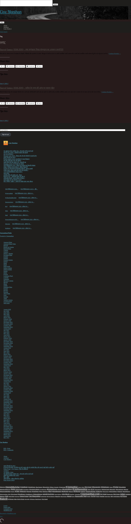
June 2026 (6, 312)
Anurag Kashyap (57, 494)
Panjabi (6, 289)
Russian (6, 292)
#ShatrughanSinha (4, 494)
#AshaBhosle (24, 487)
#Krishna (59, 489)
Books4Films (7, 248)
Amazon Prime (8, 242)
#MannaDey (112, 489)
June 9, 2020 (4, 83)
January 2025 (7, 340)
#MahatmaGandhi (105, 489)
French (5, 261)
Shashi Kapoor (38, 499)
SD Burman (32, 499)
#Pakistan (23, 491)
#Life (89, 489)
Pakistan (98, 496)
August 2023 (7, 365)
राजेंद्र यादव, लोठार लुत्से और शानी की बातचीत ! (16, 170)
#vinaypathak (9, 193)
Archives (6, 27)
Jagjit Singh (12, 496)
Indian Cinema (8, 268)
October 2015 (7, 409)
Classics (6, 252)
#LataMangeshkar (79, 489)
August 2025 (7, 328)
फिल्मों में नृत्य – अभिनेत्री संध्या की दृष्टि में (14, 176)
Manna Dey (57, 496)
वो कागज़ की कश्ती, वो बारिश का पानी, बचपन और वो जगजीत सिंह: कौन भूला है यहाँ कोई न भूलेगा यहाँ (29, 467)
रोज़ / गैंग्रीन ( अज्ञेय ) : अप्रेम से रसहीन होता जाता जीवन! (18, 181)
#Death (79, 487)
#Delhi (82, 487)
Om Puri (93, 496)
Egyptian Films (8, 255)
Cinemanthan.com (90, 493)
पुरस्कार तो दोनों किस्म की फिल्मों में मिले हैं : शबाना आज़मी (18, 168)
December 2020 (8, 388)
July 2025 (6, 330)
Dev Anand (103, 494)
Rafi (112, 496)
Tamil (5, 298)
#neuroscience (9, 202)
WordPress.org (8, 510)
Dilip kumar (116, 494)
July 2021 (6, 383)
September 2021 (8, 380)
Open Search (3, 32)
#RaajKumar (45, 491)
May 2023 (6, 367)
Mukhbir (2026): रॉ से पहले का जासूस (14, 164)
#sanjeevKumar (91, 491)
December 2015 (8, 405)
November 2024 (8, 343)
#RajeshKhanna (56, 491)
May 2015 (6, 415)
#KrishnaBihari (67, 489)
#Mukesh (126, 489)
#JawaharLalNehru (34, 489)
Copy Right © (8, 29)
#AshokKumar (31, 487)
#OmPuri (13, 491)
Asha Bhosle (66, 494)
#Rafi (50, 491)
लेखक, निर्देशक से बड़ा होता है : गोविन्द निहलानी (16, 167)
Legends (6, 277)
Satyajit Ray (27, 499)
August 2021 (7, 381)
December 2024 (8, 341)
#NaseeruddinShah (5, 491)
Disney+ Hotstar (8, 253)
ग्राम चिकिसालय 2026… (11, 189)
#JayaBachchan (43, 489)
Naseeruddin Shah (81, 496)
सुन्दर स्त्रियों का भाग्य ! (10, 157)
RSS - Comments (8, 450)
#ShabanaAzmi (105, 491)
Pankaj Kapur (107, 496)
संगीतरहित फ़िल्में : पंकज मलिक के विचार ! (14, 178)
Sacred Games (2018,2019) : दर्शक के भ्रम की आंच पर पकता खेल (27, 87)
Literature (6, 279)
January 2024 (7, 357)
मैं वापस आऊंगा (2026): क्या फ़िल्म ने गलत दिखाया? (17, 159)
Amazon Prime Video (10, 244)
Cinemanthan (77, 494)
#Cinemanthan (72, 487)
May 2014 (6, 421)
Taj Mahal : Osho (8, 472)
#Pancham (29, 491)
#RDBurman (77, 491)
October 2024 (7, 345)
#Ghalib (111, 487)
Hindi (5, 263)
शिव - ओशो (6, 477)
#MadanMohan (98, 489)
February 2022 (8, 377)
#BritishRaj (56, 487)
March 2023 (7, 370)
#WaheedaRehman (37, 494)
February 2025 (8, 338)
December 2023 (8, 359)
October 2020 (7, 389)
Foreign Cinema (8, 260)
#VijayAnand (14, 494)
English (6, 257)
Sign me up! (5, 134)
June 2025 (6, 332)
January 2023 (7, 373)
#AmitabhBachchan (12, 487)
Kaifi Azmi (17, 496)
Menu (2, 22)
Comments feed (8, 509)
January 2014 (7, 425)
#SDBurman (99, 491)
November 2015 (8, 407)
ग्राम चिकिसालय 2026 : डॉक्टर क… (24, 193)
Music (5, 284)
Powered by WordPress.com (8, 513)
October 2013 (7, 429)
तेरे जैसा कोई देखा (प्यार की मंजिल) (12, 160)
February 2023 (8, 372)
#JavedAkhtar (26, 489)
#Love (92, 489)
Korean (6, 274)
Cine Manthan (11, 11)
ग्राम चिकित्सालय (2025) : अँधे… (29, 189)
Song (5, 295)
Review (6, 290)
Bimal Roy (72, 494)
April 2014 (7, 423)
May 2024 (6, 353)
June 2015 (6, 413)
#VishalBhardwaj (29, 494)
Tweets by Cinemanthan (7, 236)
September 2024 (8, 346)
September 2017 (8, 402)
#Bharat (52, 487)
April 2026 (7, 316)
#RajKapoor (64, 491)
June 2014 (6, 420)
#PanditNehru (35, 491)
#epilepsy (8, 228)
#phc (6, 211)
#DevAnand (87, 487)
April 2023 (7, 369)
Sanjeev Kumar (20, 499)
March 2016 (7, 404)
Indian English (8, 269)
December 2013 (8, 426)
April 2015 (7, 417)
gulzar (122, 494)
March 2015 (7, 418)
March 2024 (7, 354)
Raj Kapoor (123, 496)
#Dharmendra (96, 487)
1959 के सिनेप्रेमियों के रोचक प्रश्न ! (13, 172)
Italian (5, 273)
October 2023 (7, 362)
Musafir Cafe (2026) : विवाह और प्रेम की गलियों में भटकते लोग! (20, 156)
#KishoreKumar (52, 489)
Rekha (15, 499)
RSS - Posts (7, 448)
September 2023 (8, 364)
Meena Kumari (64, 496)
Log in (5, 505)
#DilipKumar (105, 487)
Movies (6, 282)
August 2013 (7, 433)
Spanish (6, 297)
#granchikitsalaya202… (12, 219)
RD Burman (11, 499)
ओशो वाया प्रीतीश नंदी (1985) (11, 475)
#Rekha (83, 491)
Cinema (6, 250)
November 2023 (8, 361)
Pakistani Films (8, 287)
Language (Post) (8, 276)
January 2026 (7, 320)
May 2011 (6, 437)
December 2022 (8, 375)
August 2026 (7, 309)
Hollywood (7, 266)
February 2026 (8, 319)
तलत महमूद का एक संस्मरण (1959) (13, 180)
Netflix (5, 285)
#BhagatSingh (46, 487)
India (6, 496)
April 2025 (7, 335)
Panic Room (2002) (9, 480)
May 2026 (6, 314)
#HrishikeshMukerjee (5, 489)
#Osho (17, 491)
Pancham (102, 496)
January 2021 (7, 386)
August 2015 (7, 412)
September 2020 (8, 391)
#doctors (7, 224)
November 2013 (8, 428)
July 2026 (6, 311)
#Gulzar (116, 487)
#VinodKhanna (21, 494)
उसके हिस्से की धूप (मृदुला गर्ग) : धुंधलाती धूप (15, 162)
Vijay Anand (45, 499)
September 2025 (8, 327)
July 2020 (6, 394)
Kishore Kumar (24, 496)
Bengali (6, 245)
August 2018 (7, 399)
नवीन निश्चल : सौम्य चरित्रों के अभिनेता (14, 478)
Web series (7, 303)
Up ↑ (1, 516)
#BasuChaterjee (39, 487)
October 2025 (7, 325)
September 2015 (8, 410)
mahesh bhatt (43, 496)
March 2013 (7, 434)
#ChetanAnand (62, 487)
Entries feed (7, 507)
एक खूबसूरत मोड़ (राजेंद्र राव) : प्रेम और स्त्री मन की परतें (18, 151)
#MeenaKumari (119, 489)
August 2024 (7, 348)
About (5, 25)
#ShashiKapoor (126, 491)
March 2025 (7, 336)
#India (13, 489)
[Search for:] (26, 4)
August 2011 (7, 436)
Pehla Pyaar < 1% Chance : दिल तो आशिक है (16, 469)
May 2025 (6, 333)
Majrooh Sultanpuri (51, 496)
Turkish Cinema (8, 300)
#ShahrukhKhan (113, 491)
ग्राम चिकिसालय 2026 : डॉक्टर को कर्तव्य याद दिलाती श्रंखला (19, 165)
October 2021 (7, 378)
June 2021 (6, 385)
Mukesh (69, 496)
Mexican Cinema (8, 281)
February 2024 (8, 356)
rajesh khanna (116, 496)
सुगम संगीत (6, 173)
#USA (9, 494)
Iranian (5, 271)
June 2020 (6, 396)
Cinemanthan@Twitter (6, 233)
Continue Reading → (115, 53)
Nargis (73, 496)
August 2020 (7, 393)
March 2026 (7, 317)
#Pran (40, 491)
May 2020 (6, 397)
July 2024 (6, 349)
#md (6, 215)
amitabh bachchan (48, 494)
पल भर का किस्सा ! (8, 154)
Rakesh (4, 498)
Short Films (7, 293)
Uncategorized (8, 301)
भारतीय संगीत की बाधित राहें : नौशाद (13, 175)
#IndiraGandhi (19, 489)
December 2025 (8, 322)
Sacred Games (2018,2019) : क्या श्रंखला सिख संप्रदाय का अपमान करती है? (31, 49)
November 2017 (8, 401)
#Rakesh (71, 491)
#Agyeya (2, 487)
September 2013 (8, 431)
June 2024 (6, 351)
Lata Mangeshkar (35, 496)
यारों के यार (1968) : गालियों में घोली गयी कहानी (16, 152)
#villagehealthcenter (10, 198)
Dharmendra (110, 494)
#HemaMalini (122, 487)
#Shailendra (119, 491)
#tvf (6, 206)
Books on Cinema (9, 247)
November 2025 (8, 324)
